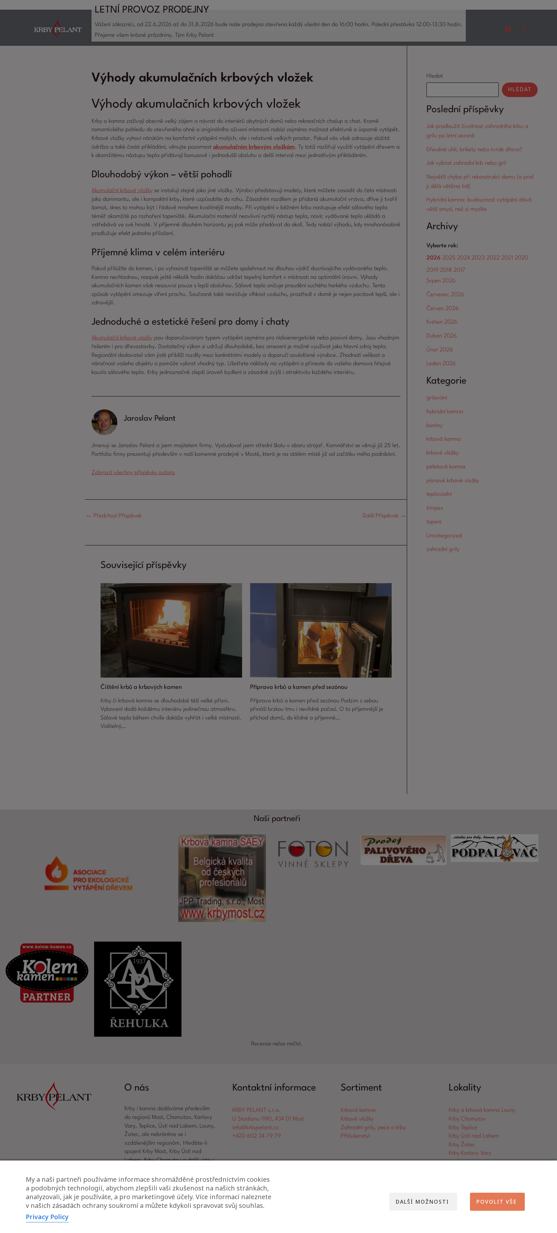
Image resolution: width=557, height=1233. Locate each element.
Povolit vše (496, 1201)
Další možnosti (422, 1201)
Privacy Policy (47, 1216)
